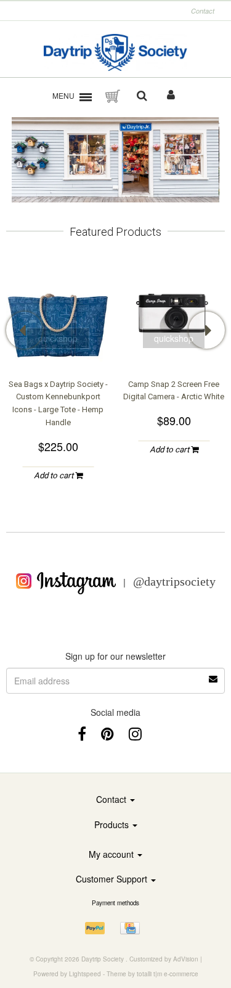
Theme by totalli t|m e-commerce (152, 973)
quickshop (58, 338)
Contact (202, 10)
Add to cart (54, 475)
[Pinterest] (107, 733)
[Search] (142, 96)
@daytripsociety (174, 581)
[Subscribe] (115, 674)
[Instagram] (135, 733)
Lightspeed (85, 973)
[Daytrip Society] (115, 52)
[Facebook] (82, 733)
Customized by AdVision (163, 959)
